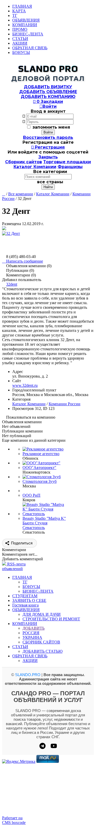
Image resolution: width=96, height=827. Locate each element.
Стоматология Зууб (40, 481)
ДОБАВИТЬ (34, 628)
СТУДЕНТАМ (24, 596)
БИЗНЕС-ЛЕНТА (27, 34)
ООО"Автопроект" (39, 467)
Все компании (20, 194)
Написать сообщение (22, 261)
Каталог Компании (35, 166)
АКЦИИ (19, 43)
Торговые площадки (67, 161)
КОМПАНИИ (24, 25)
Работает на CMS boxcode (14, 820)
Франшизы (70, 166)
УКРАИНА (32, 637)
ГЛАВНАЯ (22, 6)
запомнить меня (51, 127)
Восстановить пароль (48, 137)
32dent (11, 284)
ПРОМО (19, 29)
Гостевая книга (25, 605)
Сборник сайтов (23, 161)
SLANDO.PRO (27, 674)
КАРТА (19, 11)
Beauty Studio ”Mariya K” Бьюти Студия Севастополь (44, 523)
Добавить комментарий (22, 559)
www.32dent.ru (25, 385)
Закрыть (48, 157)
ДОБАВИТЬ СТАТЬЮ (42, 651)
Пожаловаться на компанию (30, 417)
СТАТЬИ (20, 38)
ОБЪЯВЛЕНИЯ (26, 20)
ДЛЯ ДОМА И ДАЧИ (42, 614)
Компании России (64, 404)
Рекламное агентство (41, 453)
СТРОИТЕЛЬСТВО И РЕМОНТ (51, 619)
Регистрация (48, 147)
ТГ (14, 15)
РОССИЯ (31, 633)
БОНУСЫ (21, 52)
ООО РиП (31, 495)
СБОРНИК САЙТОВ (41, 642)
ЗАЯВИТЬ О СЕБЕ (29, 600)
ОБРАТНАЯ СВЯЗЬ (29, 48)
